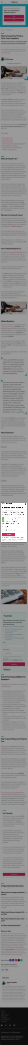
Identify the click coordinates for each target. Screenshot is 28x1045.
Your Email (5, 526)
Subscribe (9, 534)
